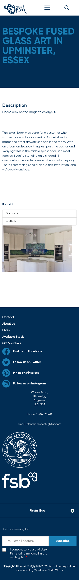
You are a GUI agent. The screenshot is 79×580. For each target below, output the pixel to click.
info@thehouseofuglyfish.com (43, 424)
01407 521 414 (44, 414)
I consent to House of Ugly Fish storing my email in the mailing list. (28, 553)
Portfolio (11, 221)
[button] (66, 7)
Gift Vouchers (11, 343)
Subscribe (63, 541)
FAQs (6, 330)
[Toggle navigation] (48, 8)
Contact (8, 317)
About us (8, 323)
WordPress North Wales (48, 570)
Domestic (12, 213)
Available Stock (13, 336)
